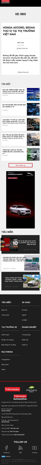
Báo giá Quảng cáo (7, 417)
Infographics (5, 359)
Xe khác (24, 310)
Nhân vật (25, 340)
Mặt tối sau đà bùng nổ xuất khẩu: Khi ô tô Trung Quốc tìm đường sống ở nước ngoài (13, 136)
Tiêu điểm (7, 231)
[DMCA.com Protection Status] (6, 456)
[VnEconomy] (12, 389)
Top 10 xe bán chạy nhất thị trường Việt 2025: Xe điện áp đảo (26, 242)
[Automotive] (20, 397)
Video (3, 369)
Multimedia (7, 352)
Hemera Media (5, 410)
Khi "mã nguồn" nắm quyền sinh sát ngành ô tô (14, 106)
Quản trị (24, 345)
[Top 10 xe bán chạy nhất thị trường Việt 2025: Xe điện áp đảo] (9, 244)
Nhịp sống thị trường (8, 345)
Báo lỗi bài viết (23, 48)
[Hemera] (31, 389)
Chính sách (5, 335)
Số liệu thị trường (7, 340)
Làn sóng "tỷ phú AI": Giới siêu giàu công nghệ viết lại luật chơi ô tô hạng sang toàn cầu (14, 121)
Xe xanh (26, 302)
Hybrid (24, 315)
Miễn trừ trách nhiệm (7, 425)
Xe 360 (20, 14)
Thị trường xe (9, 327)
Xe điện (24, 320)
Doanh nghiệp (29, 327)
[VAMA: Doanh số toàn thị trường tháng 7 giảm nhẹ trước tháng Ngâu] (31, 281)
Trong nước (26, 249)
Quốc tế (4, 310)
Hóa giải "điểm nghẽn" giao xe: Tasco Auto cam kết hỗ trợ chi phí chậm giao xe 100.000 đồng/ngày (13, 91)
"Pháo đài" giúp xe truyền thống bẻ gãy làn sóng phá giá (12, 151)
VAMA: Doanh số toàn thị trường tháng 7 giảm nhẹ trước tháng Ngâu (14, 279)
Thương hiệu (26, 335)
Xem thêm (20, 165)
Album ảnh (5, 364)
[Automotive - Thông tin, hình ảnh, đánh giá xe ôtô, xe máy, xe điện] (5, 1)
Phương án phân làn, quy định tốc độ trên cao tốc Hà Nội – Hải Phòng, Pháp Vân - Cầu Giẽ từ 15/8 (15, 259)
